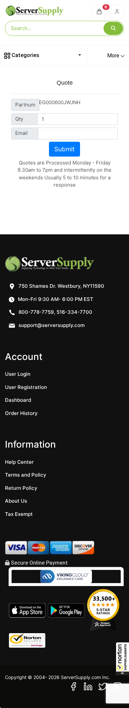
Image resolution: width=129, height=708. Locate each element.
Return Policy (21, 488)
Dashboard (18, 400)
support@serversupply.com (52, 325)
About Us (16, 501)
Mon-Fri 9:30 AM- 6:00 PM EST (55, 299)
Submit (64, 149)
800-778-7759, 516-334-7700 (54, 312)
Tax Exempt (19, 514)
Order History (21, 413)
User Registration (26, 387)
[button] (122, 658)
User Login (17, 374)
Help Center (19, 462)
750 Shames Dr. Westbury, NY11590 (60, 286)
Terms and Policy (25, 475)
